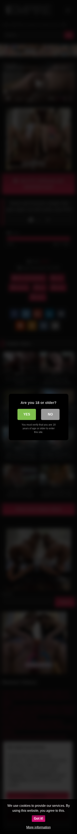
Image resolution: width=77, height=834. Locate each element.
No (50, 414)
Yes (26, 414)
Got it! (38, 818)
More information (38, 827)
